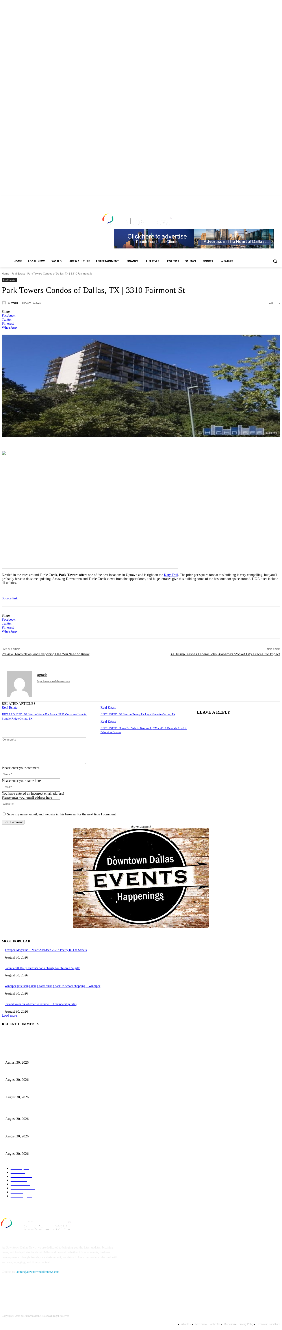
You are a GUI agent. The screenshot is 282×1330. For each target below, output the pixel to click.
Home (5, 273)
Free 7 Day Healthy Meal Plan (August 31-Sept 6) (36, 1055)
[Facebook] (241, 198)
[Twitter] (253, 198)
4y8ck (14, 302)
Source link (10, 598)
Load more (9, 1015)
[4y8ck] (4, 303)
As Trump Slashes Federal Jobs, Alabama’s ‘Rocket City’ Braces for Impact (225, 654)
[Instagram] (247, 198)
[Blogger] (6, 1292)
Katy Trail (171, 575)
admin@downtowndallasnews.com (38, 1271)
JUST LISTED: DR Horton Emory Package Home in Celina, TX (137, 714)
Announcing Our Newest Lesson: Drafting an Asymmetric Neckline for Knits (53, 1072)
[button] (275, 261)
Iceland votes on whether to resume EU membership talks (40, 1004)
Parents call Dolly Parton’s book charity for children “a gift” (42, 968)
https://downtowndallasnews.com (53, 681)
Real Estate (18, 273)
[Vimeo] (259, 198)
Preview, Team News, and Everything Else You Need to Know (45, 654)
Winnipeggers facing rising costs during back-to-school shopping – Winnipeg (52, 986)
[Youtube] (265, 198)
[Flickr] (28, 1292)
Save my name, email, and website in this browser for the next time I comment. (62, 814)
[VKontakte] (51, 1292)
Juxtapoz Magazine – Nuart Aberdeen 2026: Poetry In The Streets (46, 950)
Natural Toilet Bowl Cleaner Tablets (27, 1089)
